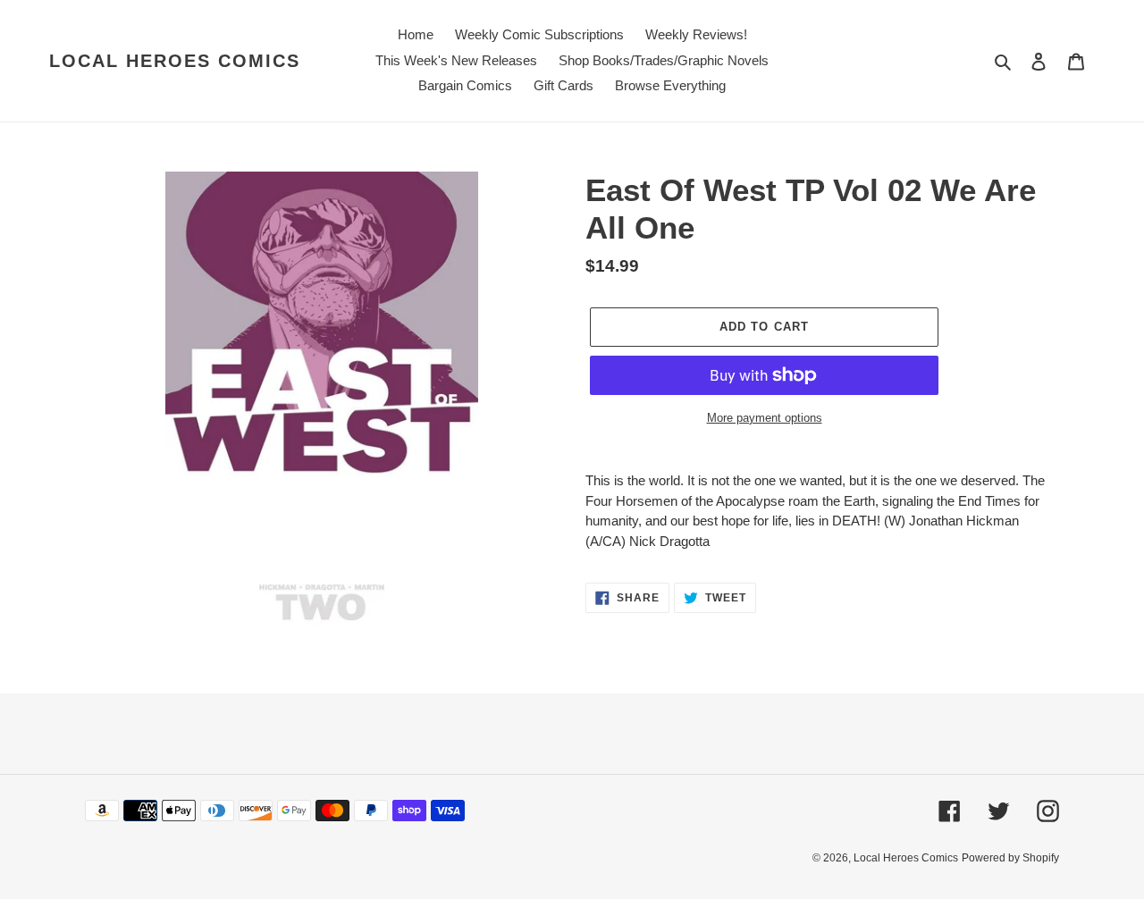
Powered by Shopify (1010, 858)
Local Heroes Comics (174, 61)
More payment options (764, 417)
